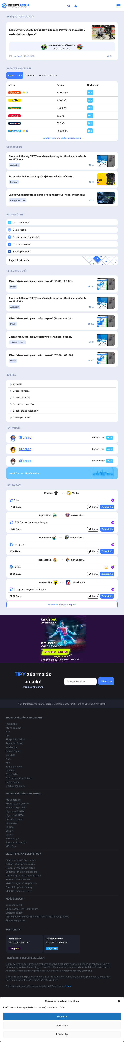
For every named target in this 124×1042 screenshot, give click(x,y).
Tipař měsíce (32, 473)
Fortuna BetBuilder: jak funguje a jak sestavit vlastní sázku (41, 176)
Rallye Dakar (12, 782)
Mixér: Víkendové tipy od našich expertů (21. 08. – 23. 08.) (41, 281)
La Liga (10, 826)
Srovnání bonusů (22, 244)
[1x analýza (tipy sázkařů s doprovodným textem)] (112, 500)
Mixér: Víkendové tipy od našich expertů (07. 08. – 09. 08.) (41, 355)
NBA (8, 758)
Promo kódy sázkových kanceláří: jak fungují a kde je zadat (37, 916)
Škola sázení (19, 229)
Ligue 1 (9, 834)
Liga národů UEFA (15, 811)
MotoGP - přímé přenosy (19, 891)
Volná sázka (14, 938)
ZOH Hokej (11, 723)
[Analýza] (112, 500)
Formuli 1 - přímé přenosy (19, 887)
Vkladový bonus (54, 938)
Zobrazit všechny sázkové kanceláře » (62, 138)
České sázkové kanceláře (26, 237)
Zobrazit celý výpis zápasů (62, 604)
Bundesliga (11, 823)
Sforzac (25, 437)
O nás (68, 986)
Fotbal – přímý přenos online (20, 864)
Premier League (14, 819)
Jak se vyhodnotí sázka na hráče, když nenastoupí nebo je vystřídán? (47, 194)
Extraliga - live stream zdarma (21, 871)
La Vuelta (11, 770)
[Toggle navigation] (118, 5)
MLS (8, 762)
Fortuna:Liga (12, 838)
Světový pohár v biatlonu (19, 778)
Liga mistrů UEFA (15, 815)
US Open (10, 754)
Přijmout (62, 1016)
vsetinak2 (17, 56)
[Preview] (106, 567)
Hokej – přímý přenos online (20, 867)
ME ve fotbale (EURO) (17, 803)
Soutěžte (14, 473)
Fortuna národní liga (16, 842)
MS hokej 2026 (14, 727)
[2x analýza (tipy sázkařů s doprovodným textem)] (112, 522)
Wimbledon (12, 747)
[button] (119, 1001)
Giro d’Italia (12, 774)
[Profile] (76, 6)
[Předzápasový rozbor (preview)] (106, 566)
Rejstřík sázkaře (19, 260)
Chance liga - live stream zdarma (23, 875)
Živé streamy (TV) (15, 920)
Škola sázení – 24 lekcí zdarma (22, 908)
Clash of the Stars (15, 785)
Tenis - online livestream (18, 879)
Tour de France (14, 766)
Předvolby (62, 1034)
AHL (8, 735)
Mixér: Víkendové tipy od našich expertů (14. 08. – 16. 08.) (41, 318)
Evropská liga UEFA (16, 807)
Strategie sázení (21, 251)
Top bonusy (13, 929)
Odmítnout (62, 1025)
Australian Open (14, 743)
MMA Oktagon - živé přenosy (21, 883)
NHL (8, 731)
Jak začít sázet (21, 222)
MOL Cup (11, 846)
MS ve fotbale (13, 799)
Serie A (9, 830)
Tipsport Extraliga (15, 739)
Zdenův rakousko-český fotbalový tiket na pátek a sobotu (40, 336)
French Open (13, 751)
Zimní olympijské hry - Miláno (21, 860)
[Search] (69, 5)
